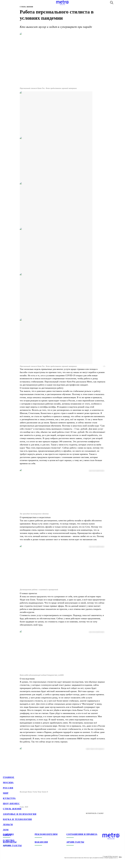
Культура (9, 798)
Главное (8, 777)
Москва (8, 782)
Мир (5, 793)
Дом (6, 830)
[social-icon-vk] (5, 855)
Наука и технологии (17, 819)
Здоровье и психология (19, 814)
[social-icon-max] (19, 855)
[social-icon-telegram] (10, 855)
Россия (8, 788)
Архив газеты (12, 845)
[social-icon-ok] (15, 855)
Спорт (7, 835)
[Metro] (62, 2)
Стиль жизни (12, 809)
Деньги (8, 824)
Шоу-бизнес (11, 803)
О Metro (9, 840)
